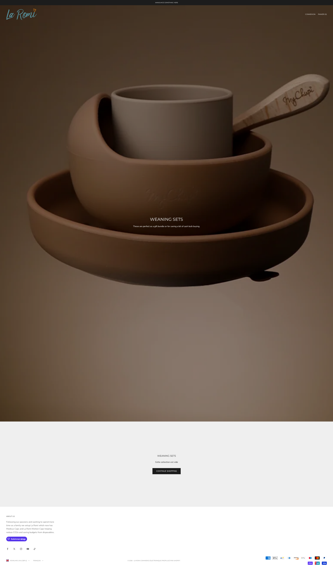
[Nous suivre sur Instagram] (21, 549)
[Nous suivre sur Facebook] (7, 549)
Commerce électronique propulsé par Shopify (160, 561)
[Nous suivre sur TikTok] (34, 549)
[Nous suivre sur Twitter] (14, 549)
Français (37, 561)
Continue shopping (166, 471)
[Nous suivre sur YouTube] (28, 549)
